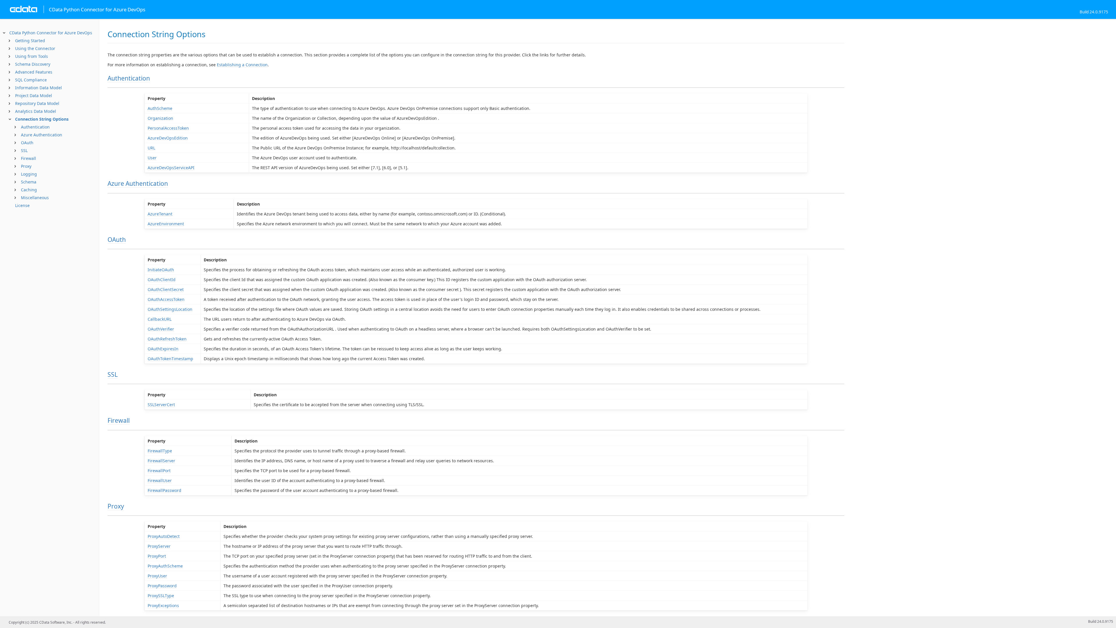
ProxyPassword (162, 585)
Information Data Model (38, 87)
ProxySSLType (161, 595)
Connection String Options (42, 119)
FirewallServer (161, 460)
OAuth (27, 142)
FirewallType (160, 451)
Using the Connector (35, 48)
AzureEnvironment (166, 223)
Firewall (28, 158)
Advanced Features (33, 72)
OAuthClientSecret (166, 289)
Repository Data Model (37, 103)
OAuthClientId (162, 279)
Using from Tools (31, 56)
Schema (28, 182)
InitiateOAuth (161, 269)
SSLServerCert (161, 404)
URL (151, 148)
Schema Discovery (32, 64)
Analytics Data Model (35, 111)
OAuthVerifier (161, 329)
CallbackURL (159, 319)
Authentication (35, 127)
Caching (29, 189)
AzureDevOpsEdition (168, 138)
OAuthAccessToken (166, 299)
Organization (160, 118)
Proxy (26, 166)
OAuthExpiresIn (163, 349)
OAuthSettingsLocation (170, 309)
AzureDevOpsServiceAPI (171, 167)
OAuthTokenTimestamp (170, 358)
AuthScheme (160, 108)
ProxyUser (157, 576)
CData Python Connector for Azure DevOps (50, 32)
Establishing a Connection (242, 64)
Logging (29, 174)
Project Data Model (33, 95)
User (152, 157)
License (22, 205)
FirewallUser (160, 480)
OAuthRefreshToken (167, 339)
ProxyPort (157, 556)
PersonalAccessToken (168, 128)
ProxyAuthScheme (165, 566)
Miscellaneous (35, 197)
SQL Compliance (31, 80)
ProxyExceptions (163, 605)
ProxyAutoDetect (164, 536)
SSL (24, 150)
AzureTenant (160, 214)
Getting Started (30, 40)
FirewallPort (159, 470)
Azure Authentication (41, 135)
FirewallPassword (164, 490)
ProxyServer (159, 546)
